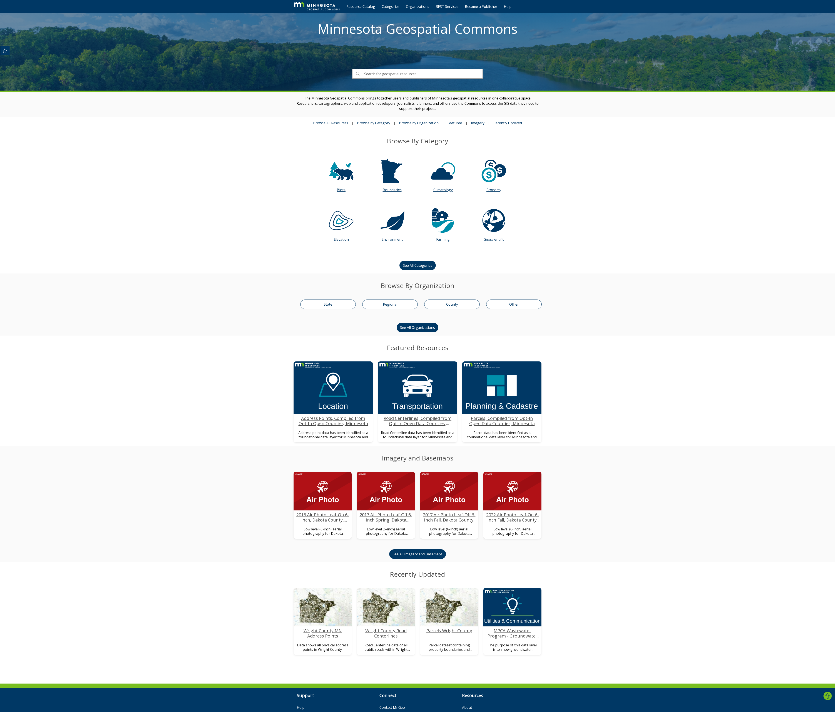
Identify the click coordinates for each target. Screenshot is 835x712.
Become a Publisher (481, 6)
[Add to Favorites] (5, 50)
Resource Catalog (360, 6)
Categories (390, 6)
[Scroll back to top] (827, 696)
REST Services (447, 6)
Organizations (417, 6)
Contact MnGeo (392, 707)
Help (507, 6)
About (467, 707)
